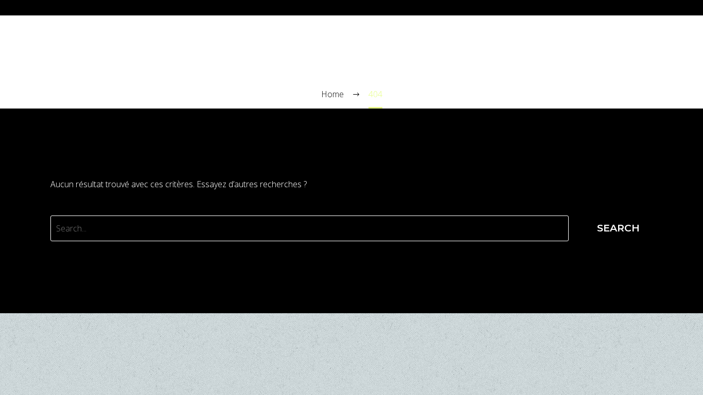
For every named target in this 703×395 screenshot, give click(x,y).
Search (618, 228)
